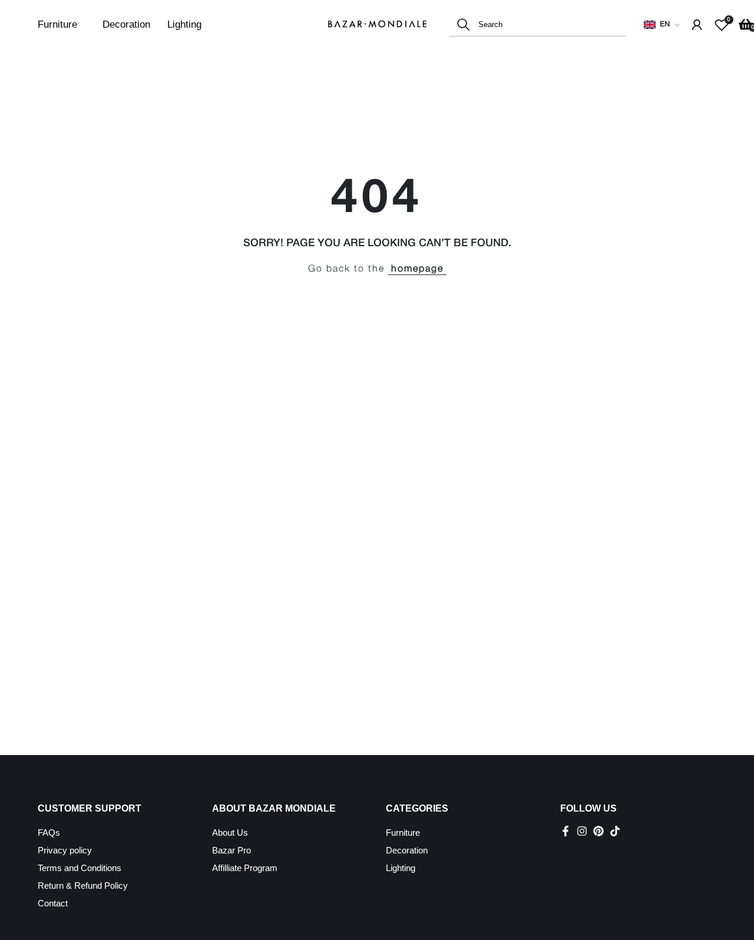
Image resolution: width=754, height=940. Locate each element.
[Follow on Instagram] (582, 831)
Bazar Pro (231, 850)
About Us (230, 833)
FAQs (49, 833)
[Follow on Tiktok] (615, 831)
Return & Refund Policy (83, 886)
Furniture (57, 24)
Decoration (126, 24)
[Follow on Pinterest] (598, 831)
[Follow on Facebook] (565, 831)
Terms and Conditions (79, 868)
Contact (53, 903)
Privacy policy (65, 850)
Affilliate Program (244, 868)
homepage (417, 269)
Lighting (184, 24)
